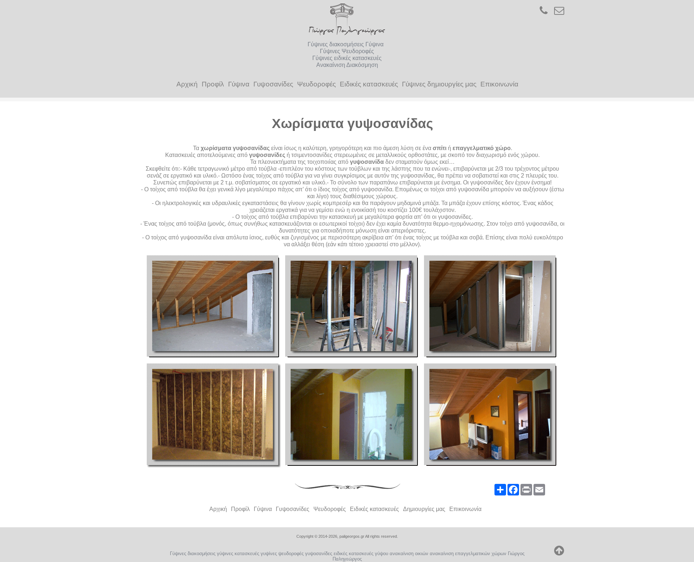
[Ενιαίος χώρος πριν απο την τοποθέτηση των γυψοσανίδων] (214, 307)
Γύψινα (238, 84)
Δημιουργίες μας (424, 509)
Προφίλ (213, 84)
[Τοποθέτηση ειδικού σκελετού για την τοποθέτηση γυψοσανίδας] (352, 307)
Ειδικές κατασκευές (369, 84)
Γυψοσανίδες (273, 84)
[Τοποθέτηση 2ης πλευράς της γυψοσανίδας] (352, 415)
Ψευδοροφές (316, 84)
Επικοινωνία (499, 84)
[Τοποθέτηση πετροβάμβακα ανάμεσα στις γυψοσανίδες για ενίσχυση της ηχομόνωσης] (214, 415)
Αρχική (187, 84)
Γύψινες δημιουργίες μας (439, 84)
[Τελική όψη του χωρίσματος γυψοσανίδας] (491, 415)
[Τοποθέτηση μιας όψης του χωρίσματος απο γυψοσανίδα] (491, 307)
